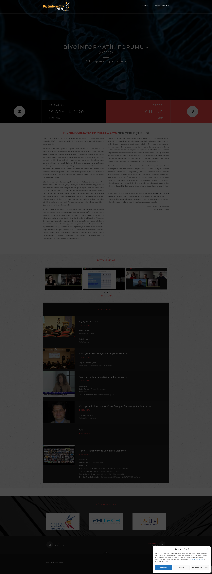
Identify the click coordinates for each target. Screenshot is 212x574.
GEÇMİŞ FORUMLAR (162, 5)
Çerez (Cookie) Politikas (196, 559)
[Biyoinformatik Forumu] (57, 7)
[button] (207, 549)
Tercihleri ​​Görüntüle (199, 568)
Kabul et (163, 568)
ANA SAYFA (145, 5)
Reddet (181, 568)
